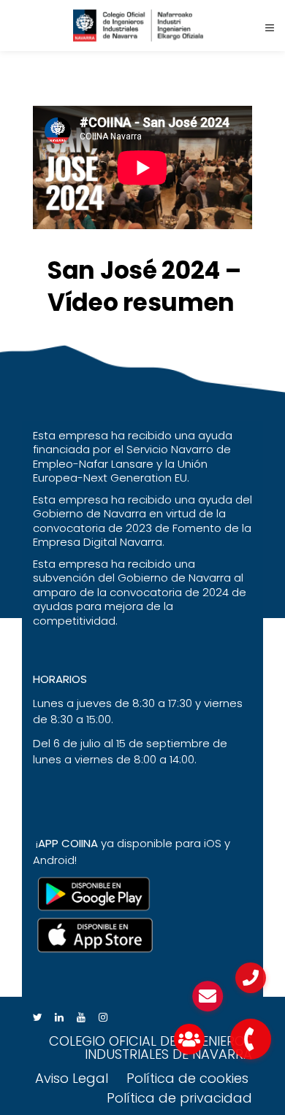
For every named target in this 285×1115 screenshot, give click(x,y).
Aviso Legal (71, 1078)
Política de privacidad (179, 1098)
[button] (250, 1039)
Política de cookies (187, 1078)
